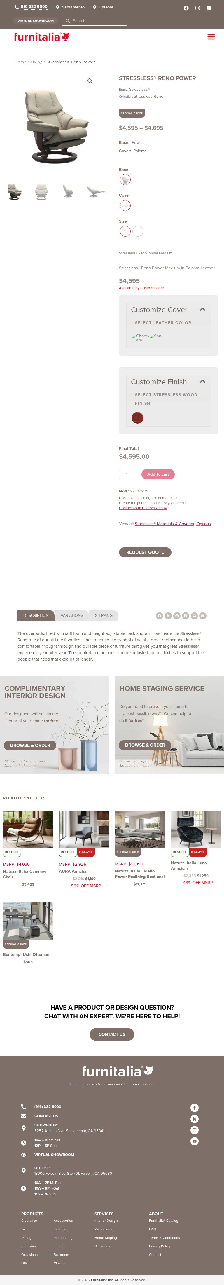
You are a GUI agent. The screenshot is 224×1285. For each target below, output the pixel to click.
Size (123, 221)
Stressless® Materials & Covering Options (173, 524)
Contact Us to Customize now (143, 508)
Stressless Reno (148, 96)
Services (103, 1214)
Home (21, 61)
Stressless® (139, 89)
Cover (124, 195)
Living (37, 61)
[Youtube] (194, 1141)
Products (32, 1214)
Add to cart (158, 474)
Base (123, 170)
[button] (211, 37)
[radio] (125, 179)
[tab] (36, 615)
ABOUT (156, 1214)
